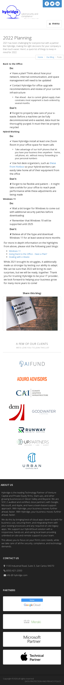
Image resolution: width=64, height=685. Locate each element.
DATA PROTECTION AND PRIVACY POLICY (43, 681)
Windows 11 (15, 251)
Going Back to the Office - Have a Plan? (28, 254)
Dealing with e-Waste (19, 257)
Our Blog (50, 57)
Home (40, 57)
